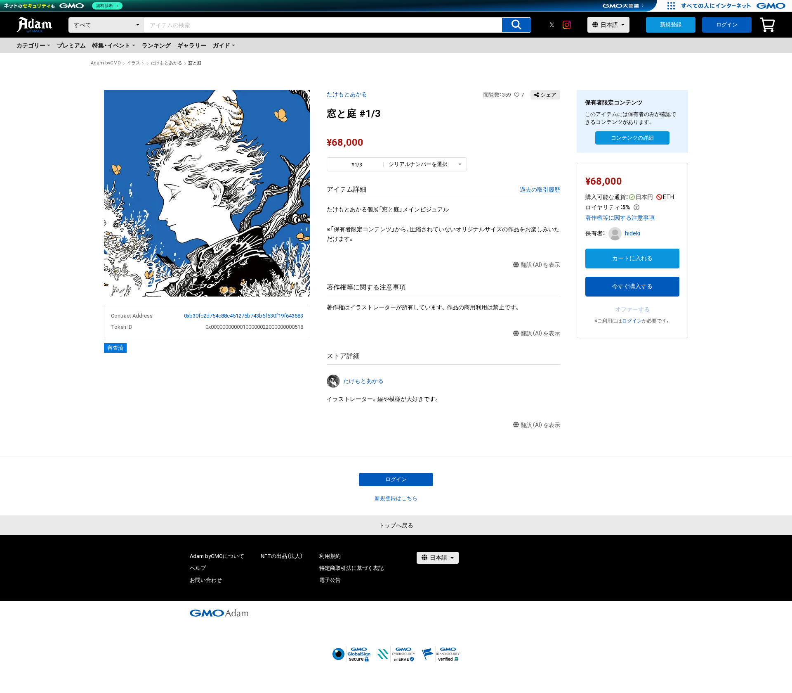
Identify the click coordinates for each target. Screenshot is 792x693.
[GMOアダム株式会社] (219, 613)
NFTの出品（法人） (282, 556)
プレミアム (71, 45)
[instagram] (567, 25)
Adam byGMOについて (217, 556)
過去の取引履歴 (540, 189)
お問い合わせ (206, 580)
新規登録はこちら (396, 498)
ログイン (727, 24)
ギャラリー (191, 45)
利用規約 (330, 556)
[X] (552, 25)
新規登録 (670, 24)
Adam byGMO (106, 63)
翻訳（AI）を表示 (540, 264)
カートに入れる (632, 258)
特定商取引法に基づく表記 (351, 568)
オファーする (632, 309)
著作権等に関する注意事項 (620, 217)
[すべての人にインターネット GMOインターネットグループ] (734, 6)
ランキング (156, 45)
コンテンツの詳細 (632, 138)
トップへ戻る (396, 525)
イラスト (136, 63)
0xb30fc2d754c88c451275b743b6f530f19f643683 (243, 316)
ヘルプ (198, 568)
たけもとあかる (166, 63)
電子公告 (330, 580)
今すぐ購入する (632, 286)
